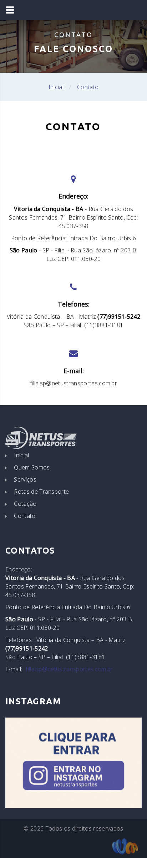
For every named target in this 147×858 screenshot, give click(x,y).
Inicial (56, 87)
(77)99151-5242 (118, 316)
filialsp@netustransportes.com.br (73, 383)
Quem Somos (32, 467)
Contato (24, 516)
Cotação (25, 504)
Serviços (25, 479)
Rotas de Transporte (41, 491)
